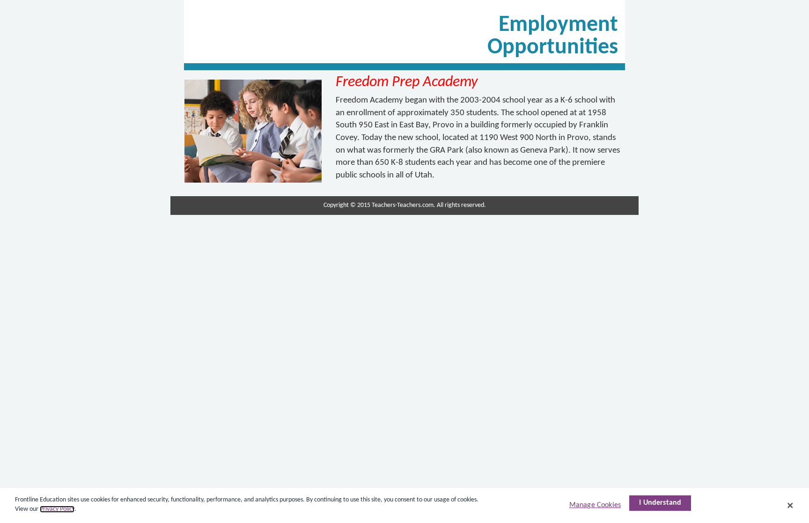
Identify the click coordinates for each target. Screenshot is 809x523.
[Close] (790, 505)
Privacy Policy (57, 509)
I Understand (660, 503)
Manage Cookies (595, 505)
